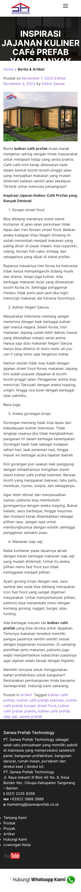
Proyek (9, 828)
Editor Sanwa (53, 83)
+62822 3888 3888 (27, 799)
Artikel (26, 695)
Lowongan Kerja (17, 844)
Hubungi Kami (15, 839)
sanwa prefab (30, 716)
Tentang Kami (15, 817)
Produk (9, 823)
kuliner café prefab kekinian (40, 700)
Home (8, 69)
